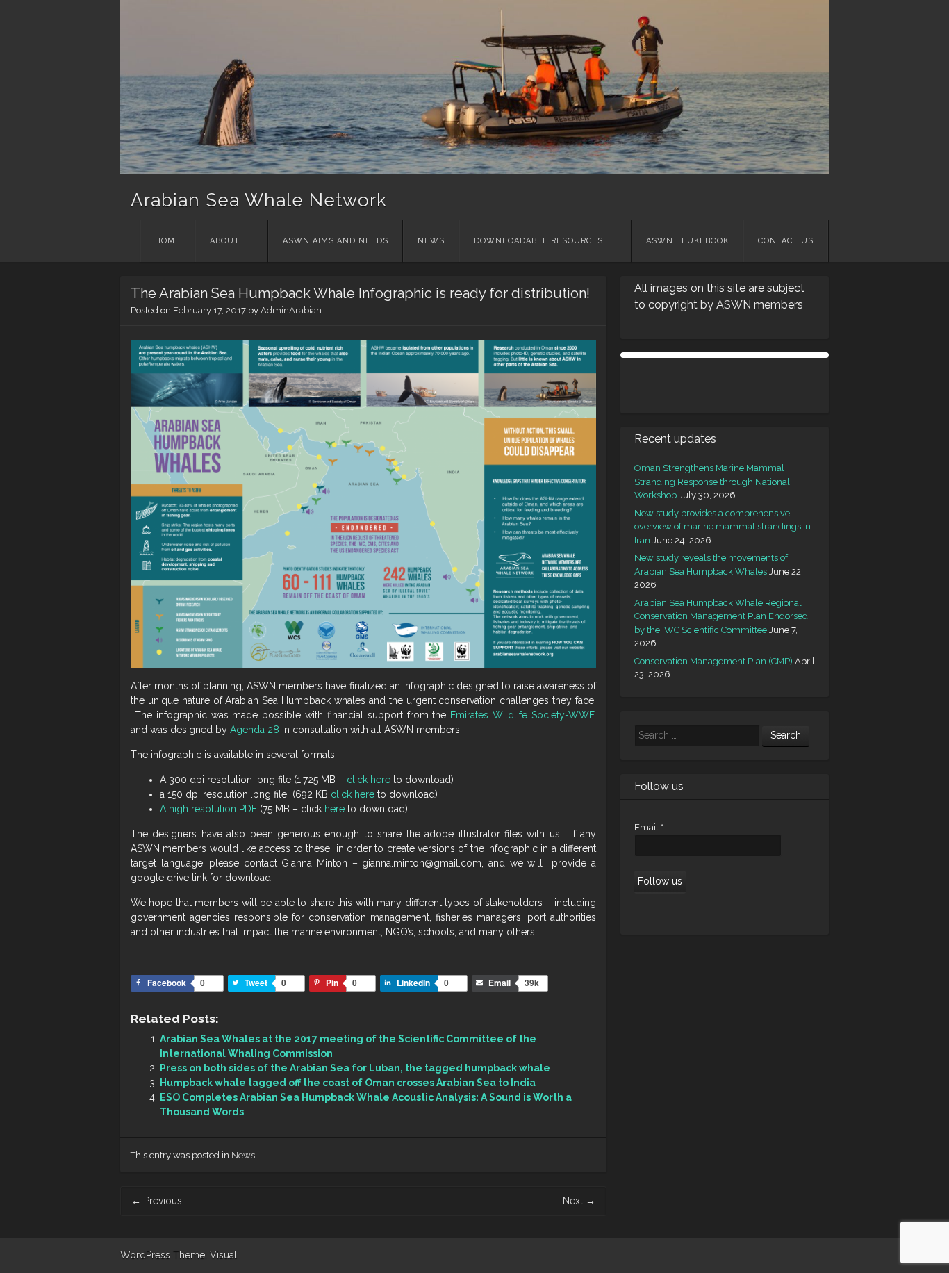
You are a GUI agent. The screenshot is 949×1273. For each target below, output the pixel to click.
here (334, 808)
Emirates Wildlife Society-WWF (522, 715)
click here (368, 779)
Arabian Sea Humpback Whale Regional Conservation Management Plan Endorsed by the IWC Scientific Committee (721, 616)
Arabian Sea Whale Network (259, 200)
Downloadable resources (538, 240)
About (225, 240)
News (431, 240)
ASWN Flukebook (687, 240)
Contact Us (786, 240)
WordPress (145, 1254)
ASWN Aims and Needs (335, 240)
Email (648, 827)
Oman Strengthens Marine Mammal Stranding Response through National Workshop (712, 481)
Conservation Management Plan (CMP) (713, 661)
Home (168, 240)
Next (579, 1200)
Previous (156, 1200)
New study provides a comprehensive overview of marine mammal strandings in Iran (722, 526)
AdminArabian (291, 310)
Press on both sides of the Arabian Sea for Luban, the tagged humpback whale (355, 1068)
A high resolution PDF (208, 808)
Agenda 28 (254, 729)
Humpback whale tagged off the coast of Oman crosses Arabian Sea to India (348, 1082)
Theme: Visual (205, 1254)
